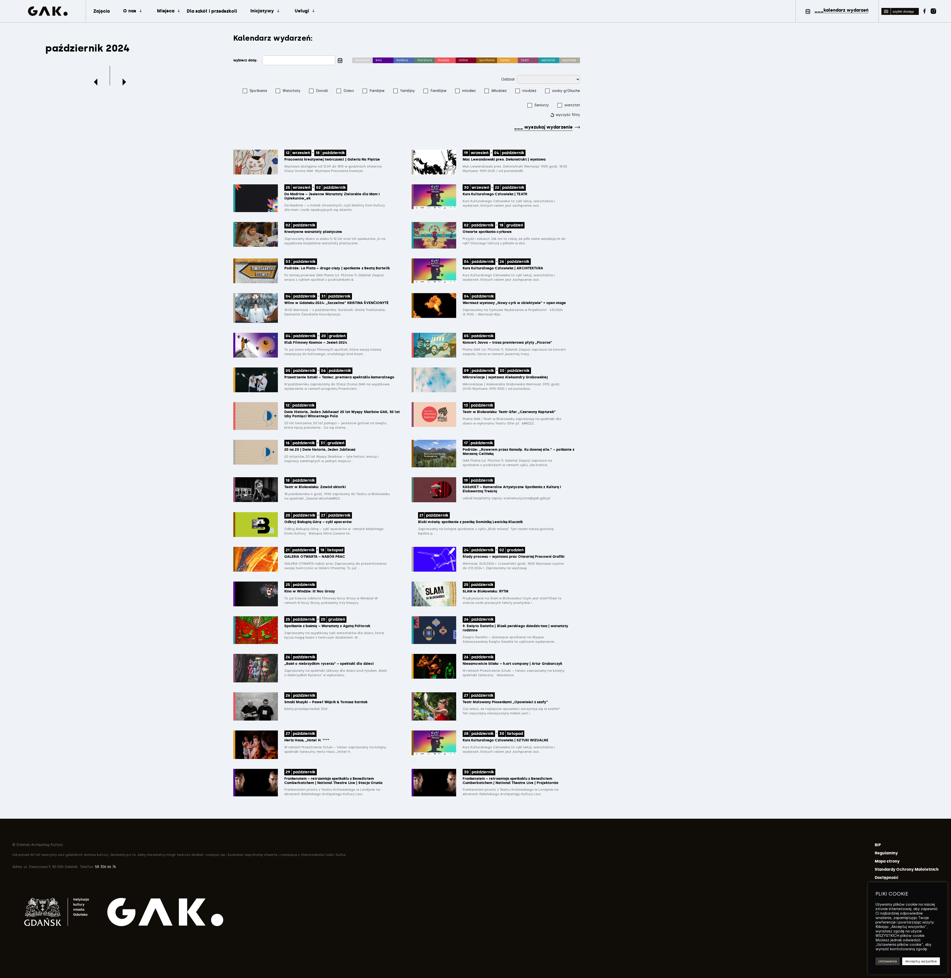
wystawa (569, 60)
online (463, 60)
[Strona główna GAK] (48, 11)
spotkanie (487, 60)
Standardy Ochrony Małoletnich (907, 869)
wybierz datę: (245, 60)
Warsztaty (291, 91)
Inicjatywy (262, 11)
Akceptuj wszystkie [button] (921, 961)
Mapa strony (887, 861)
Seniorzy (541, 105)
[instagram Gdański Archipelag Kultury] (933, 10)
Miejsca (165, 11)
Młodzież (499, 91)
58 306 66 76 (105, 867)
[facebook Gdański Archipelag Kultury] (924, 10)
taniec (505, 60)
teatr (525, 60)
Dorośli (322, 91)
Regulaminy (886, 853)
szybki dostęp (903, 11)
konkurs (402, 60)
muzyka (443, 60)
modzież (529, 91)
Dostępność (887, 877)
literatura (424, 60)
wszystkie (362, 60)
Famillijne (438, 91)
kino (379, 60)
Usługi (302, 11)
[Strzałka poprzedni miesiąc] (95, 82)
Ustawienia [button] (887, 961)
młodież (469, 91)
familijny (407, 91)
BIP (878, 844)
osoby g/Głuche (566, 91)
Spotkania (258, 91)
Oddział (508, 79)
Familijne (377, 91)
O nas (129, 11)
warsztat (548, 60)
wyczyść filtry (568, 115)
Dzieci (348, 91)
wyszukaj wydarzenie (543, 127)
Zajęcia (101, 11)
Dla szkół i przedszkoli (212, 11)
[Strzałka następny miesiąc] (124, 82)
